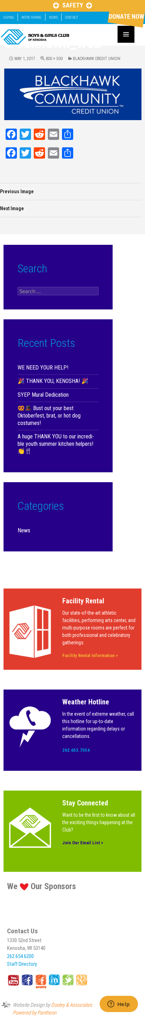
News (53, 17)
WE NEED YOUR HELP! (43, 367)
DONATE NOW (126, 16)
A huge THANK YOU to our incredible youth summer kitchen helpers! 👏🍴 (56, 443)
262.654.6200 (20, 956)
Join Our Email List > (82, 842)
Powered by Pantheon (34, 1013)
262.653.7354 (76, 750)
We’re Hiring (31, 17)
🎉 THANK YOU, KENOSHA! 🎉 (53, 381)
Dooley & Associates (71, 1005)
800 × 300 (54, 58)
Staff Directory (22, 964)
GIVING (9, 17)
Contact (71, 17)
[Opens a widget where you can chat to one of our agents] (118, 1004)
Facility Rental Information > (90, 655)
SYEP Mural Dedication (43, 394)
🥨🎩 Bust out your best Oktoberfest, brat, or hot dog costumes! (49, 415)
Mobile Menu (126, 34)
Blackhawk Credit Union (96, 58)
